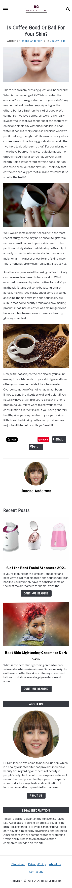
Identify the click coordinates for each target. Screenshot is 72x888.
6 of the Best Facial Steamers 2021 (36, 568)
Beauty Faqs (57, 40)
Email (59, 439)
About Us (36, 795)
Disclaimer (18, 864)
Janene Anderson (31, 40)
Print (36, 447)
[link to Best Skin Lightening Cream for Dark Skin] (36, 624)
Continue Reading (36, 593)
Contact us (36, 871)
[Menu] (5, 10)
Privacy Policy (37, 864)
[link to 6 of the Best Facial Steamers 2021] (36, 539)
